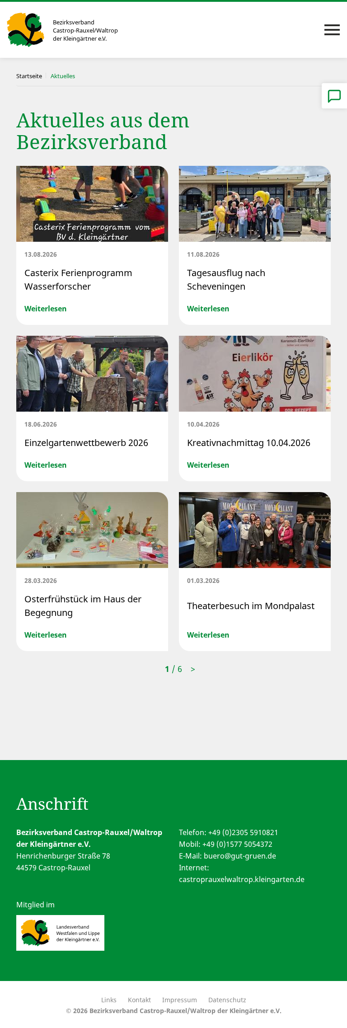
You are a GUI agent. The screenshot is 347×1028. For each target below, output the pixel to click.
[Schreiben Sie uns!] (334, 95)
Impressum (179, 999)
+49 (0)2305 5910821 (243, 832)
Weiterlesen (45, 309)
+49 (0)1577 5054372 (237, 844)
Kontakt (139, 999)
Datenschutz (227, 999)
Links (109, 999)
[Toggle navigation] (332, 30)
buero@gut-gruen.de (240, 856)
